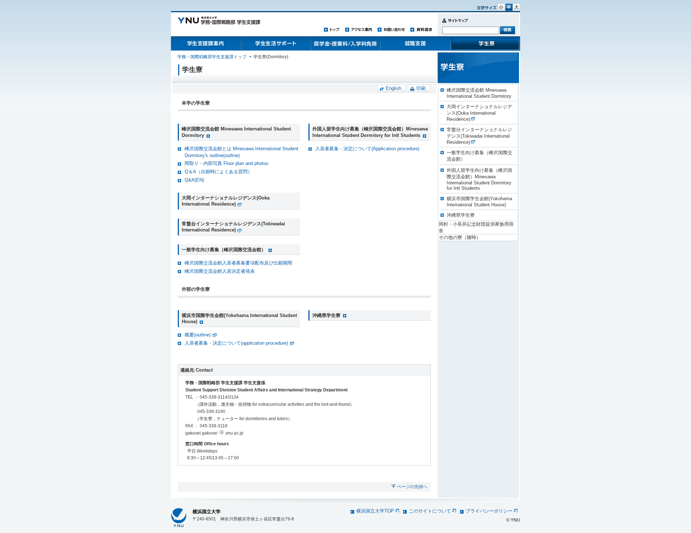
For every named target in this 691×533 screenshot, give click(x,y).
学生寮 (485, 43)
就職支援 (415, 43)
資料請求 (421, 29)
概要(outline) (198, 334)
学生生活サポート (276, 43)
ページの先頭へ (412, 486)
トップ (331, 29)
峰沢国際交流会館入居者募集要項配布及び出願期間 (238, 263)
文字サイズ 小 (501, 7)
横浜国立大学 (207, 511)
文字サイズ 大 (516, 7)
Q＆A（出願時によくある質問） (218, 171)
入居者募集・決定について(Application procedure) (367, 148)
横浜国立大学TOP (375, 511)
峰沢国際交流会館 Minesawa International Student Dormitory (479, 93)
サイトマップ (453, 24)
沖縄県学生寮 (326, 315)
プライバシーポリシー (489, 511)
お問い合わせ (391, 29)
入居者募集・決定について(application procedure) (236, 343)
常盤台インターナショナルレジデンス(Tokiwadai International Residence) (233, 227)
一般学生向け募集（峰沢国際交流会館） (224, 249)
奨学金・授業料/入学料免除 (345, 43)
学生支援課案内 (206, 43)
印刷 (421, 88)
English (393, 88)
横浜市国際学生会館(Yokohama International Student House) (479, 201)
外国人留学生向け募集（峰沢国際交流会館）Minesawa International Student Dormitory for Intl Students (479, 179)
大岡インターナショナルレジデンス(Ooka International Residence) (226, 201)
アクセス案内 (358, 29)
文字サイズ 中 (508, 7)
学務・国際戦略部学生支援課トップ (212, 56)
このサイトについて (430, 511)
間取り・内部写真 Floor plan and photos (226, 163)
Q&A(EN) (194, 180)
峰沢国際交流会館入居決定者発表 (220, 271)
